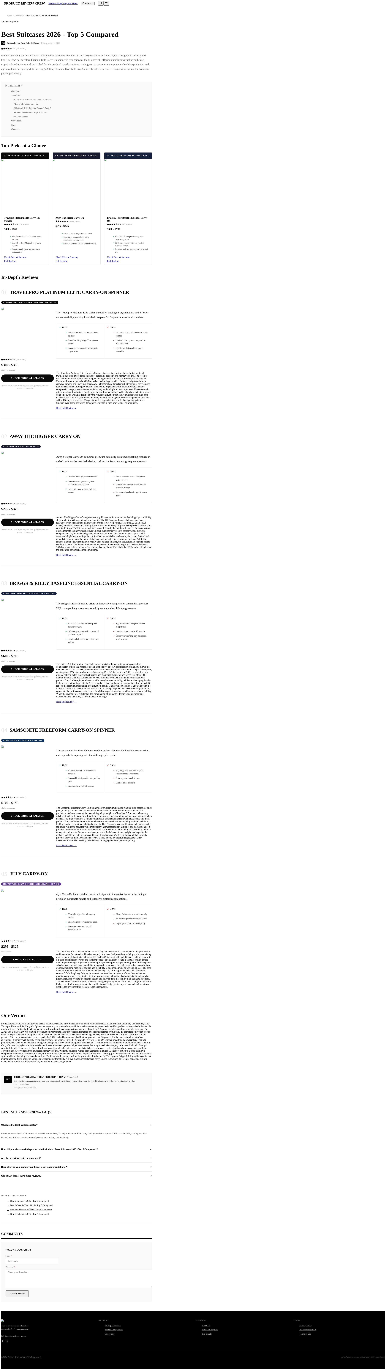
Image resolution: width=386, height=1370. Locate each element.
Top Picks (15, 95)
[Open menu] (106, 3)
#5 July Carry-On (21, 116)
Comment (10, 1267)
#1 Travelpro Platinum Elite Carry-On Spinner (32, 100)
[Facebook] (2, 1341)
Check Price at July (27, 959)
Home (9, 15)
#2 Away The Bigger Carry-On (26, 104)
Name (9, 1256)
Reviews (52, 3)
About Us (206, 1325)
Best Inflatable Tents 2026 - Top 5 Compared (30, 1205)
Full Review (10, 261)
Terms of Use (305, 1334)
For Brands (207, 1334)
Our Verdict (16, 121)
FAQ (13, 125)
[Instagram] (7, 1341)
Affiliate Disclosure (307, 1330)
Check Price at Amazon (15, 257)
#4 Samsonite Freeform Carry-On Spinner (30, 112)
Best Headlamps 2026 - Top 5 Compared (28, 1214)
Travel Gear (19, 15)
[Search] (101, 3)
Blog (59, 3)
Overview (15, 91)
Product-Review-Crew (24, 3)
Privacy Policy (305, 1325)
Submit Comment (17, 1294)
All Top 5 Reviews (113, 1325)
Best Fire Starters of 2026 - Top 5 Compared (29, 1209)
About (74, 3)
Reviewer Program (210, 1330)
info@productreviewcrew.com (13, 1336)
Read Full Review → (66, 408)
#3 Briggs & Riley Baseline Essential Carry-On (33, 108)
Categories (66, 3)
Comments (15, 129)
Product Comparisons (114, 1330)
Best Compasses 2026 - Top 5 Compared (28, 1201)
